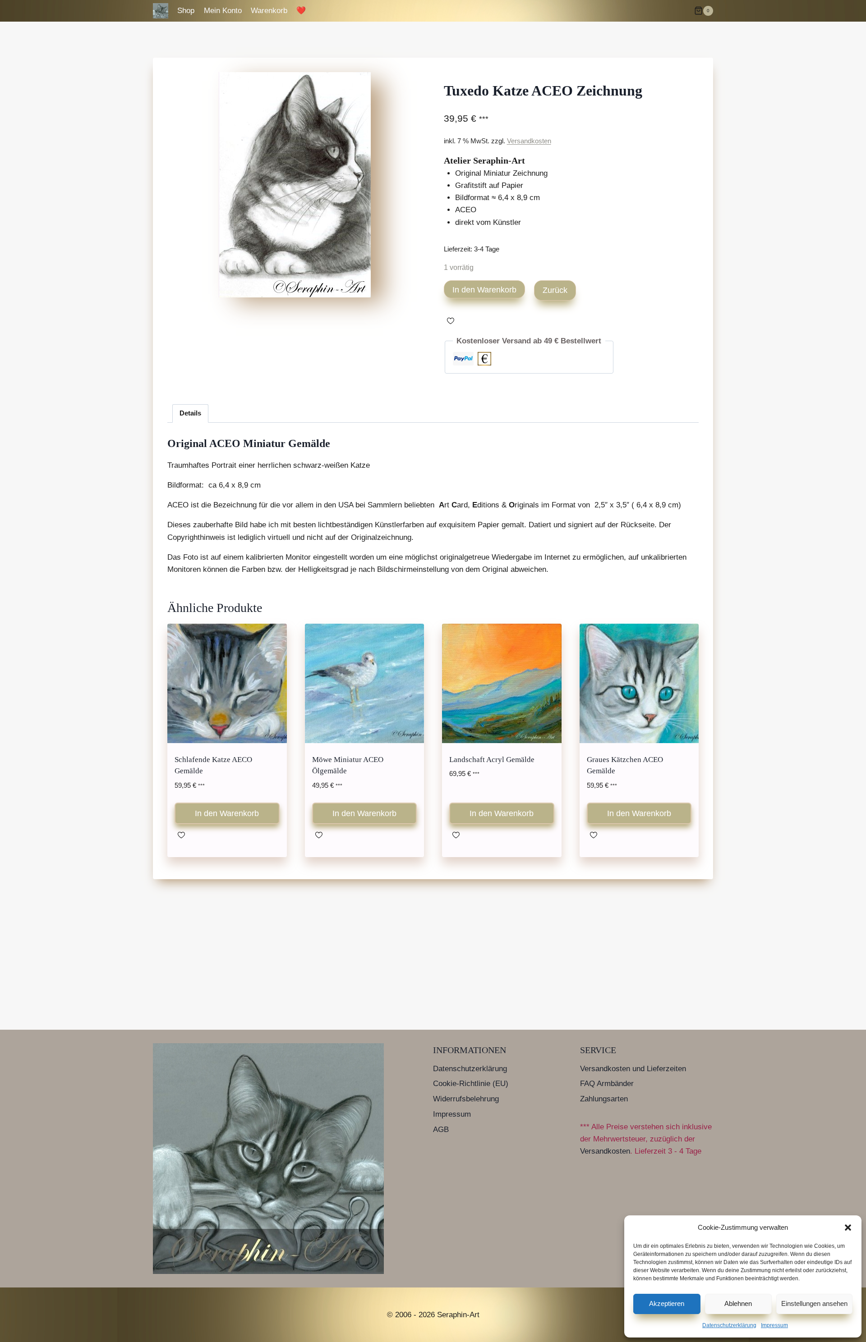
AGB (441, 1129)
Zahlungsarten (604, 1099)
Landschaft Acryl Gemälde (491, 759)
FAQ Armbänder (607, 1083)
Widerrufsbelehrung (466, 1099)
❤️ (301, 10)
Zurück (555, 290)
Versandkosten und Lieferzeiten (633, 1068)
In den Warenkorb (484, 289)
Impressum (774, 1325)
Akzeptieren (666, 1303)
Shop (185, 10)
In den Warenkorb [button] (227, 813)
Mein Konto (223, 10)
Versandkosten (529, 141)
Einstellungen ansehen (814, 1303)
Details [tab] (190, 413)
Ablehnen (738, 1303)
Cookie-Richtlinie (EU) (470, 1083)
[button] (847, 1227)
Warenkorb (269, 10)
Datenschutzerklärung (729, 1325)
